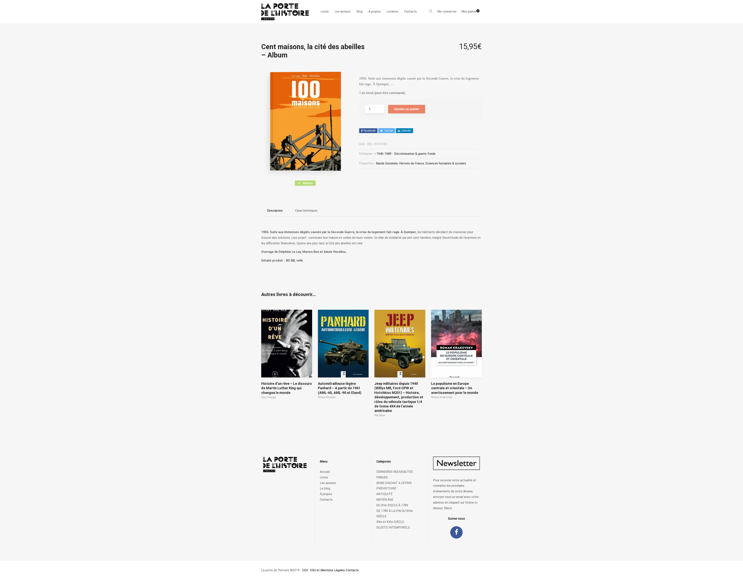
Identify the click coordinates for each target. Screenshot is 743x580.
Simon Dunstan (327, 397)
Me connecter (447, 11)
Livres (325, 11)
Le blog (325, 488)
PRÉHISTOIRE (386, 488)
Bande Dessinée (387, 163)
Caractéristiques (306, 210)
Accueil (325, 472)
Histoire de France (411, 163)
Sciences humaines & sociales (445, 163)
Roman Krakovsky (441, 397)
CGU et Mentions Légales (327, 570)
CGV (305, 570)
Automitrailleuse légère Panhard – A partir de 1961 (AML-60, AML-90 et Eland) (339, 388)
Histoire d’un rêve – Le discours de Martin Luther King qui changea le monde (286, 388)
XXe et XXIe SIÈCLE (390, 522)
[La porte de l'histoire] (286, 11)
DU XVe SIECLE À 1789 (392, 505)
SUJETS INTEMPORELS (393, 527)
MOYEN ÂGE (384, 499)
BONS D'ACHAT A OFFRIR (394, 483)
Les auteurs (343, 11)
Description (275, 210)
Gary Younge (268, 397)
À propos (374, 11)
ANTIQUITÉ (384, 494)
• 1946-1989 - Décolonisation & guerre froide (405, 154)
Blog (359, 11)
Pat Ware (379, 415)
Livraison (392, 11)
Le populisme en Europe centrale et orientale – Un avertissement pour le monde (454, 388)
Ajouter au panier (406, 109)
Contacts (410, 11)
